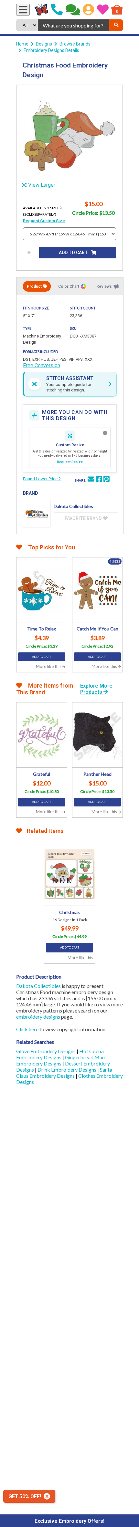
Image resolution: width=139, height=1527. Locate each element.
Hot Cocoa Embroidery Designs (60, 1054)
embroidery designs (38, 1016)
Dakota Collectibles (38, 986)
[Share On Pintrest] (106, 480)
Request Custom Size (44, 220)
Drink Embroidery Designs (67, 1069)
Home (22, 44)
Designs (44, 44)
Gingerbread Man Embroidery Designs (60, 1060)
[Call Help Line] (57, 10)
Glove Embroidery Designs (46, 1051)
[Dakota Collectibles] (36, 513)
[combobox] (73, 25)
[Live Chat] (73, 9)
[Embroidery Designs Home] (41, 10)
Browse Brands (75, 44)
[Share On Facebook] (99, 480)
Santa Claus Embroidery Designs (64, 1072)
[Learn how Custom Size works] (105, 433)
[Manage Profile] (88, 10)
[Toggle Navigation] (23, 10)
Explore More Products (96, 689)
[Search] (116, 25)
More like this (49, 666)
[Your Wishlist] (103, 10)
